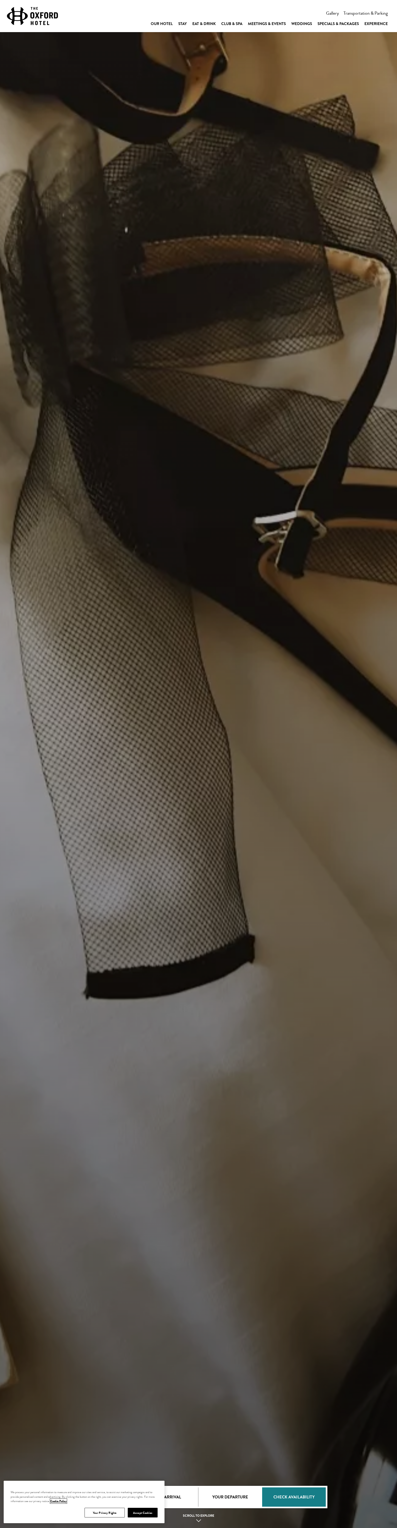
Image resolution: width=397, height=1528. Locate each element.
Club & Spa (231, 23)
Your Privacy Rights (104, 1512)
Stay (182, 23)
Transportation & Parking (365, 13)
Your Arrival (166, 1497)
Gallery (332, 13)
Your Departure (230, 1497)
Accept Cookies (142, 1512)
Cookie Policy (58, 1501)
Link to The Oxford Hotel (32, 16)
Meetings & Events (267, 23)
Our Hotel (162, 23)
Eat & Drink (204, 23)
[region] (84, 1502)
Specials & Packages (338, 23)
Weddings (301, 23)
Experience (376, 23)
